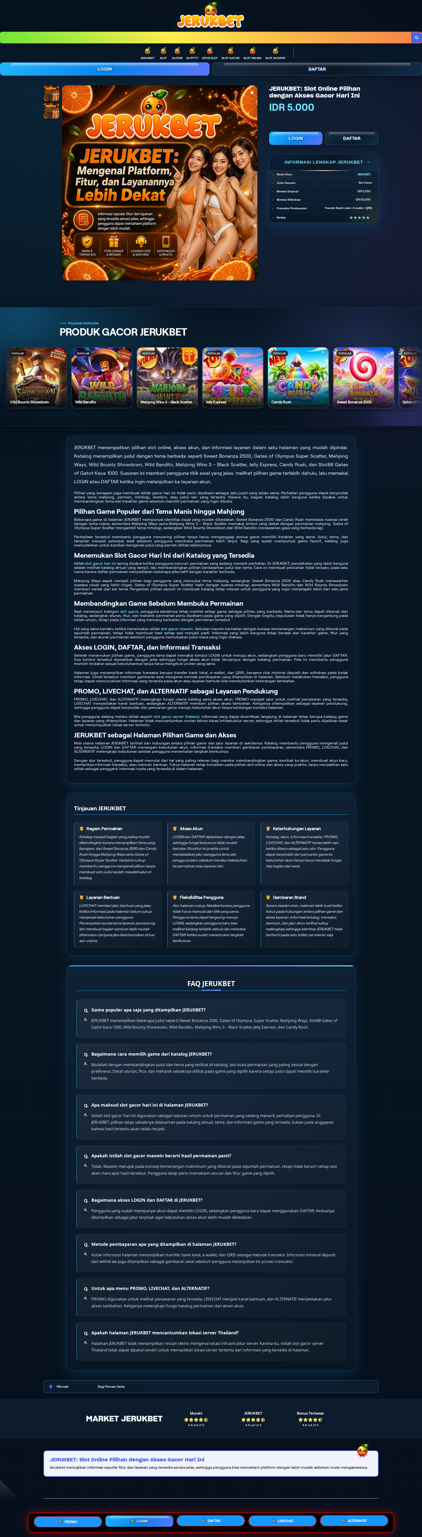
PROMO (71, 1522)
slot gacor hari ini (100, 563)
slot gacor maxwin (177, 629)
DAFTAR (317, 69)
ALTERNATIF (357, 1521)
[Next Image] (253, 184)
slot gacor (129, 611)
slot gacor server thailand (177, 716)
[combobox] (205, 37)
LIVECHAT (285, 1521)
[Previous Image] (66, 184)
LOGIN (105, 69)
